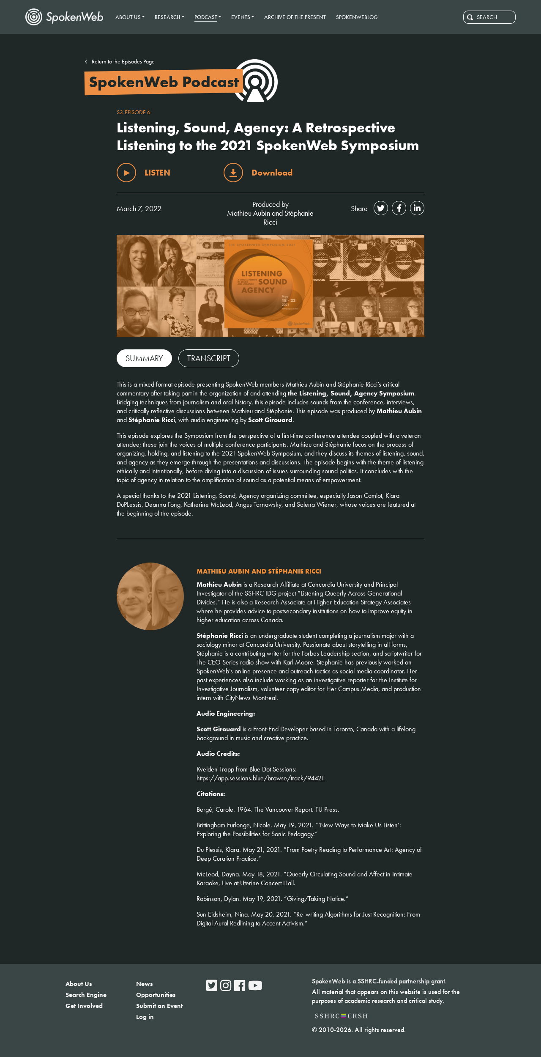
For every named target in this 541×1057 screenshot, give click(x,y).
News (144, 984)
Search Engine (86, 995)
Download (271, 172)
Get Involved (84, 1006)
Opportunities (156, 995)
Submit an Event (159, 1006)
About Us (79, 984)
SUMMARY (144, 358)
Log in (145, 1017)
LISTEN (157, 172)
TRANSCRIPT (208, 358)
